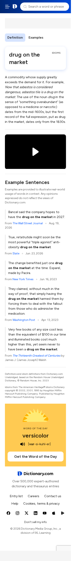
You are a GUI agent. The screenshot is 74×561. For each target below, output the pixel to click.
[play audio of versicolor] (22, 444)
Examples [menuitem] (36, 37)
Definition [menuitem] (15, 37)
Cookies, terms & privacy (41, 503)
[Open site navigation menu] (7, 6)
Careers (33, 496)
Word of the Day (35, 428)
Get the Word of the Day (35, 456)
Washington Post (24, 320)
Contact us (52, 496)
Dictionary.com (15, 6)
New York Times (23, 279)
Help (14, 503)
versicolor (35, 435)
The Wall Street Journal (28, 223)
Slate (16, 253)
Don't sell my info (35, 522)
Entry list (16, 496)
